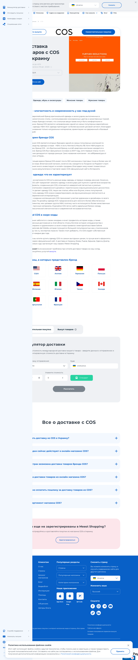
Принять (120, 651)
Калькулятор (74, 13)
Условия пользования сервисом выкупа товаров (102, 633)
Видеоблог (43, 586)
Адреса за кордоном (56, 13)
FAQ (114, 13)
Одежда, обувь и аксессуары (47, 100)
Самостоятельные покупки (98, 32)
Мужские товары (96, 100)
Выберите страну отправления (34, 361)
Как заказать (90, 13)
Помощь (42, 595)
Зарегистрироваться (67, 540)
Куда (72, 361)
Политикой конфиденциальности (76, 654)
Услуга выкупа (35, 32)
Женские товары (75, 100)
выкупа (52, 251)
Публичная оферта (94, 628)
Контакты (42, 599)
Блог (105, 13)
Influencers (43, 604)
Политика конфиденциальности (99, 625)
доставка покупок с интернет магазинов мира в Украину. (56, 628)
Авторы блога (44, 608)
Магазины (40, 13)
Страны (41, 571)
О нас (40, 567)
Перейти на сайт (34, 82)
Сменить (111, 5)
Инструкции (43, 591)
